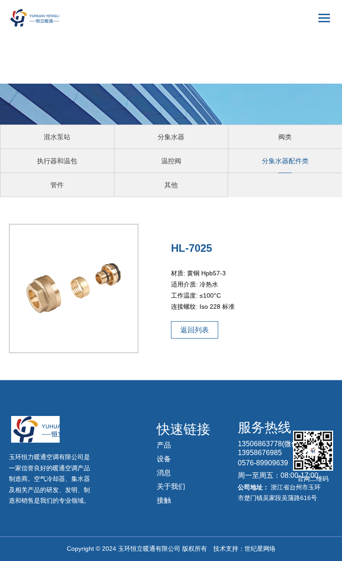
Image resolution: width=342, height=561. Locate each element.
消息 (164, 472)
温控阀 (171, 161)
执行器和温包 (57, 161)
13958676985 (260, 452)
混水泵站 (57, 137)
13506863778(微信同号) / (278, 444)
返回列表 (194, 330)
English (314, 60)
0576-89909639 (263, 463)
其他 (171, 185)
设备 (164, 459)
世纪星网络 (260, 548)
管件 (57, 185)
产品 (164, 445)
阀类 (285, 137)
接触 (164, 500)
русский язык (306, 76)
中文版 (315, 43)
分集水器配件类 (285, 161)
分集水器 (171, 137)
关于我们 (171, 486)
